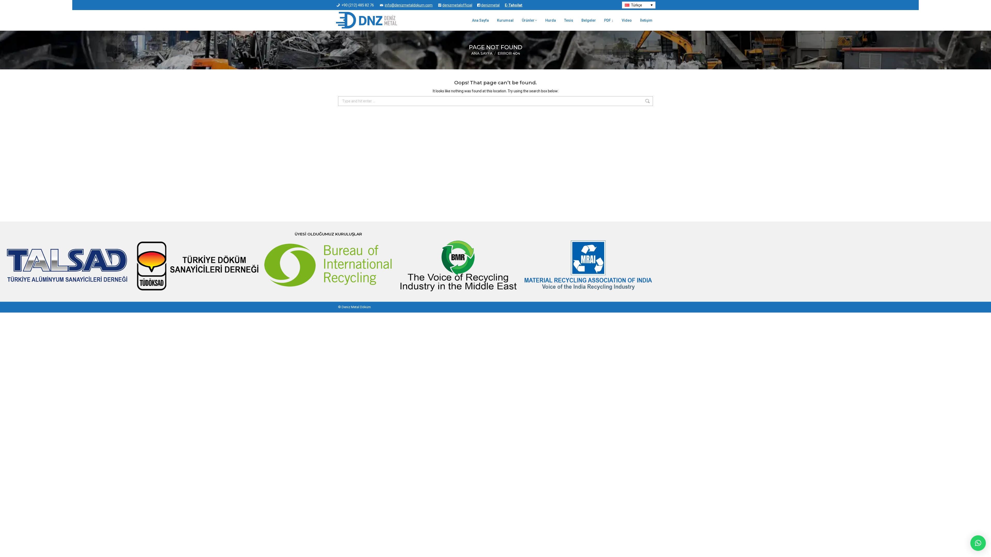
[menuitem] (639, 5)
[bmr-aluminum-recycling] (458, 265)
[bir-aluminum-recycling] (328, 265)
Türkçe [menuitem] (636, 5)
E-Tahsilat (513, 5)
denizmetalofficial (457, 5)
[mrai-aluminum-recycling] (588, 265)
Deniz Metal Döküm (356, 307)
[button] (978, 543)
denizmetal (490, 5)
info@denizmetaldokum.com (409, 5)
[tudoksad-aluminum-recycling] (198, 265)
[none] (639, 5)
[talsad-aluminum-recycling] (68, 265)
